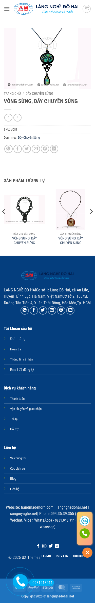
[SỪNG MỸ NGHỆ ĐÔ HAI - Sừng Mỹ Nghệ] (46, 9)
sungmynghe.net (23, 513)
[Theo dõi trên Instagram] (44, 546)
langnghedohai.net (71, 507)
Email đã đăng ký (22, 370)
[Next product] (8, 118)
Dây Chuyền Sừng (39, 94)
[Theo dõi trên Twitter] (51, 546)
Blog (13, 478)
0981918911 (42, 582)
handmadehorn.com (36, 507)
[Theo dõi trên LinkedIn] (57, 546)
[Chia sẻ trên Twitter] (27, 149)
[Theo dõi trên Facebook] (38, 546)
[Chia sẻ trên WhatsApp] (8, 149)
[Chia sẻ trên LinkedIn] (54, 149)
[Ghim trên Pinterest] (45, 149)
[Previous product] (17, 118)
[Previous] (4, 221)
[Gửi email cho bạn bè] (36, 149)
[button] (7, 9)
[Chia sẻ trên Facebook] (17, 149)
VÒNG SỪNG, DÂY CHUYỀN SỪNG (24, 240)
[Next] (91, 221)
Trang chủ (12, 94)
